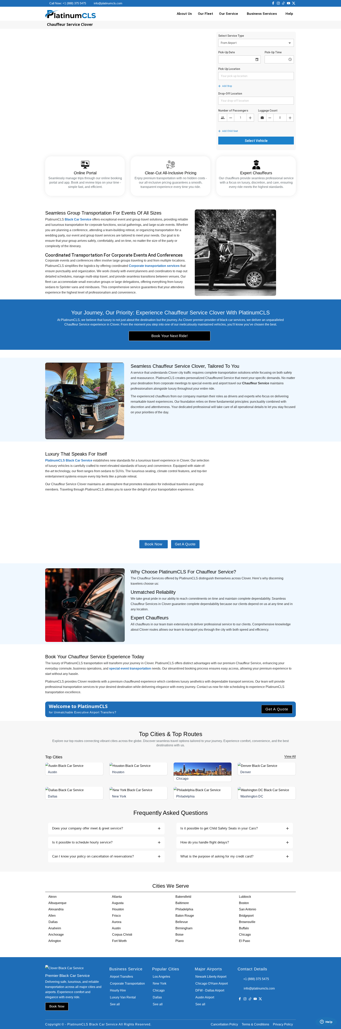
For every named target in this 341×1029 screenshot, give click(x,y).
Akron (52, 896)
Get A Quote (276, 709)
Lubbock (245, 896)
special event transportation (130, 668)
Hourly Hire (118, 990)
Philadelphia (185, 796)
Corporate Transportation (127, 983)
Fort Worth (119, 941)
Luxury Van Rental (123, 997)
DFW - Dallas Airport (209, 990)
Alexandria (56, 909)
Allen (52, 915)
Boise (179, 934)
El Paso (244, 941)
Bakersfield (183, 896)
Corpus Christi (122, 934)
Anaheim (54, 928)
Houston (118, 772)
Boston (244, 903)
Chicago (182, 778)
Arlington (54, 941)
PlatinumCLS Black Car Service (68, 460)
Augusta (118, 903)
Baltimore (182, 903)
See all (115, 1004)
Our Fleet (205, 14)
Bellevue (181, 922)
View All (290, 756)
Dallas (52, 796)
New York (119, 796)
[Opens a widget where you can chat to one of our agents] (326, 1022)
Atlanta (117, 896)
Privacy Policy (283, 1024)
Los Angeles (161, 976)
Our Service (228, 14)
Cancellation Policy (224, 1024)
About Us (184, 14)
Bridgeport (246, 915)
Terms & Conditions (255, 1024)
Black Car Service (78, 219)
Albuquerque (57, 903)
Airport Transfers (121, 976)
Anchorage (56, 934)
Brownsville (247, 922)
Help (289, 14)
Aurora (116, 922)
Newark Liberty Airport (210, 976)
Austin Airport (204, 997)
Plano (179, 941)
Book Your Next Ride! (169, 336)
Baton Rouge (184, 915)
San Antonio (247, 909)
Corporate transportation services (154, 265)
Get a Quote (185, 544)
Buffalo (244, 928)
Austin (52, 772)
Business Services (262, 14)
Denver (245, 772)
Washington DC (251, 796)
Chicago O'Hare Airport (211, 983)
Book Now (153, 544)
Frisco (116, 915)
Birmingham (183, 928)
